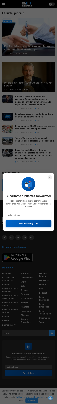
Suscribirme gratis (28, 223)
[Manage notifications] (50, 398)
